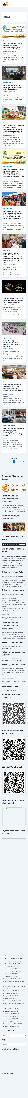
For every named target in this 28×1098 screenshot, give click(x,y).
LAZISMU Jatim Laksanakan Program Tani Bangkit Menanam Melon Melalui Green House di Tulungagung (13, 46)
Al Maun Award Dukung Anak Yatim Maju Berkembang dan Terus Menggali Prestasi (13, 300)
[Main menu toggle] (24, 3)
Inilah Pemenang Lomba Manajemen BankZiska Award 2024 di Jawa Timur (13, 87)
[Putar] (4, 544)
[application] (14, 544)
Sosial (8, 250)
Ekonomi (5, 40)
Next (14, 464)
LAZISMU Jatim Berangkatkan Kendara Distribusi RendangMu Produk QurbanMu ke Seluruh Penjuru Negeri (13, 431)
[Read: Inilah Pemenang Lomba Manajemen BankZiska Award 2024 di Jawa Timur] (14, 73)
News (9, 40)
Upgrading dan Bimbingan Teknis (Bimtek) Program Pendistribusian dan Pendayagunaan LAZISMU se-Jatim (13, 388)
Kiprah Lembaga (7, 122)
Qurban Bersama (11, 425)
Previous (14, 458)
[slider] (23, 544)
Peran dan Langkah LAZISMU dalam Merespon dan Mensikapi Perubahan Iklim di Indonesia (13, 343)
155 (23, 461)
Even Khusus (6, 82)
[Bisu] (20, 544)
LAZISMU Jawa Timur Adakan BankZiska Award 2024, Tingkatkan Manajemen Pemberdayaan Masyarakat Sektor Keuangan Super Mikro (13, 172)
